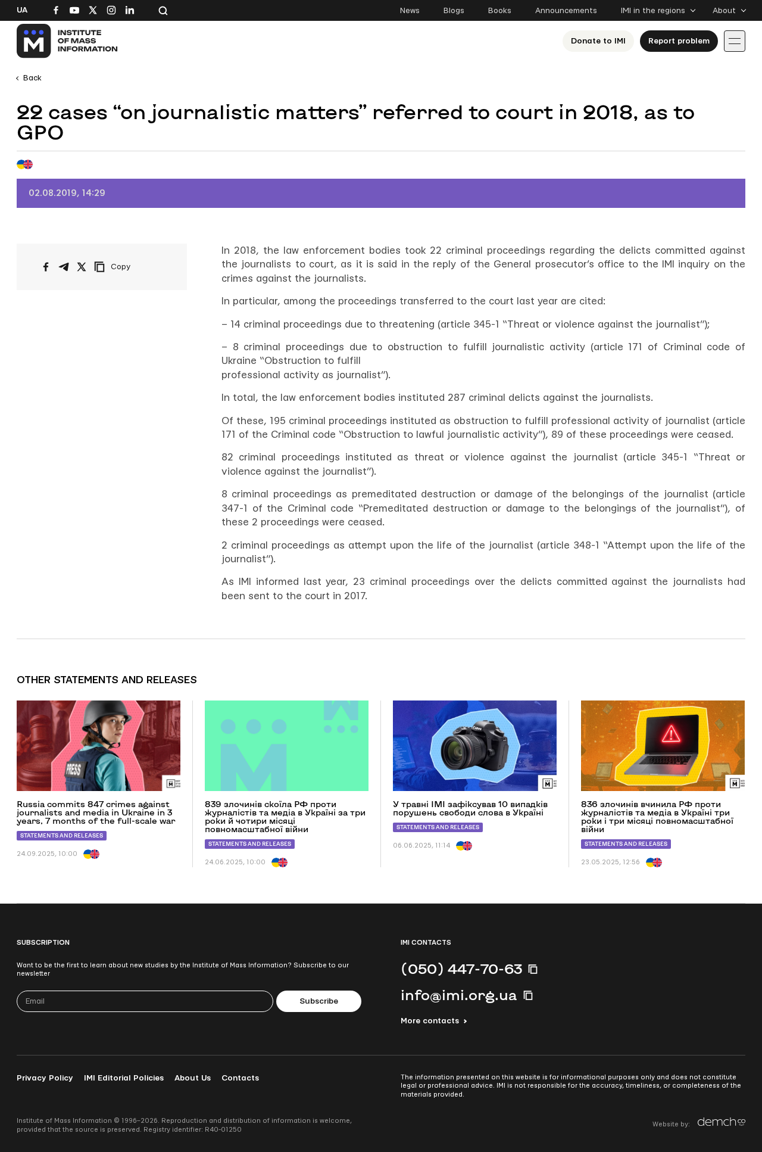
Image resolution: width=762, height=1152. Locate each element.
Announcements (566, 11)
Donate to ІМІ (598, 41)
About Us (192, 1078)
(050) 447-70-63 (461, 968)
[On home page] (67, 41)
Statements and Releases (61, 835)
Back (32, 78)
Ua (22, 10)
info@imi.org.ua (459, 995)
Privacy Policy (45, 1078)
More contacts (430, 1021)
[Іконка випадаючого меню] (734, 41)
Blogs (454, 11)
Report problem (679, 41)
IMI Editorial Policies (124, 1078)
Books (499, 11)
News (410, 11)
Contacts (240, 1078)
